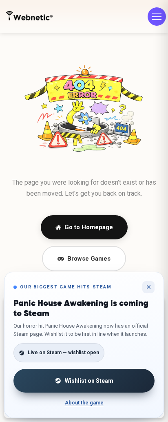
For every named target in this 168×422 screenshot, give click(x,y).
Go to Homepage (88, 227)
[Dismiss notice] (148, 287)
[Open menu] (157, 16)
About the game (84, 403)
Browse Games (89, 258)
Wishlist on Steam (89, 380)
